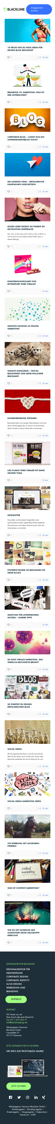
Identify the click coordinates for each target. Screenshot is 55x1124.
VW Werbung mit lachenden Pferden (23, 844)
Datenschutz (41, 1112)
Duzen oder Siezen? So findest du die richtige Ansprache (26, 228)
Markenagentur (18, 1109)
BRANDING (12, 991)
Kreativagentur (13, 1112)
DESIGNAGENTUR (15, 969)
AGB (33, 1115)
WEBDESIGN (13, 988)
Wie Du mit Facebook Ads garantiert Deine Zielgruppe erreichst (23, 933)
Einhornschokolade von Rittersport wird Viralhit (21, 282)
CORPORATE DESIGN (17, 977)
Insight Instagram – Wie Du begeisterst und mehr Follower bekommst (25, 373)
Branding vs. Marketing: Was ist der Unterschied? (25, 93)
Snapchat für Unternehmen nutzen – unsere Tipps (23, 616)
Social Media (14, 749)
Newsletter (13, 515)
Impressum (24, 1115)
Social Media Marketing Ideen (24, 801)
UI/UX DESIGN (14, 984)
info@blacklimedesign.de (16, 1022)
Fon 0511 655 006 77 (16, 1020)
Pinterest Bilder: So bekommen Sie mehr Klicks (26, 571)
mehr (46, 57)
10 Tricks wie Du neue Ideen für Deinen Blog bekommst (24, 49)
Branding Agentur (34, 1109)
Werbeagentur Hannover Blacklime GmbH (27, 1107)
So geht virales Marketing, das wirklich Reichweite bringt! (25, 661)
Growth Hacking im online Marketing (23, 327)
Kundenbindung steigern (22, 418)
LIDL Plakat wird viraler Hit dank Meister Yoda (26, 471)
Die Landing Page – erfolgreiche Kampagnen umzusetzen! (25, 183)
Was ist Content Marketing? (23, 888)
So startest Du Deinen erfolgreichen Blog (19, 705)
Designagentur (28, 1112)
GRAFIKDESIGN (14, 973)
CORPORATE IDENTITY (17, 980)
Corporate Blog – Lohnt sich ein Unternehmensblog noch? (25, 138)
